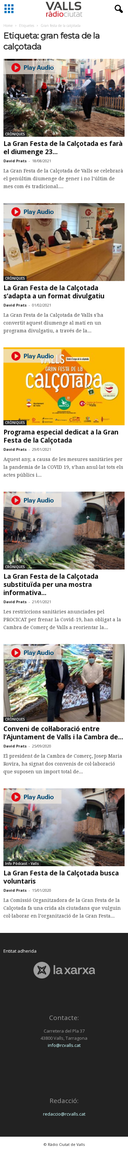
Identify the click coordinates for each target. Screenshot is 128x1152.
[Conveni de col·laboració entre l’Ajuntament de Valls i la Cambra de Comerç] (64, 683)
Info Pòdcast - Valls (22, 863)
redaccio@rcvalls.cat (64, 1114)
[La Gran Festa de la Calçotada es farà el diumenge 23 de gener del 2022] (64, 98)
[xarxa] (64, 970)
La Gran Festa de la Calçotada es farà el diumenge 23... (63, 147)
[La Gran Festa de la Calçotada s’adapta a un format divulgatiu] (64, 242)
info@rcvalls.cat (64, 1045)
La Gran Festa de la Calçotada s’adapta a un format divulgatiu (53, 291)
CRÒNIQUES (15, 134)
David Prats (15, 160)
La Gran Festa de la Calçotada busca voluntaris (61, 877)
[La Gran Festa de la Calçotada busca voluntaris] (64, 827)
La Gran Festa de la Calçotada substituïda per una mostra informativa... (50, 584)
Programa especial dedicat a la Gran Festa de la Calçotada (60, 436)
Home (8, 25)
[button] (117, 9)
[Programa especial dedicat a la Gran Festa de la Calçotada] (64, 386)
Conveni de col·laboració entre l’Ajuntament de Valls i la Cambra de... (63, 732)
